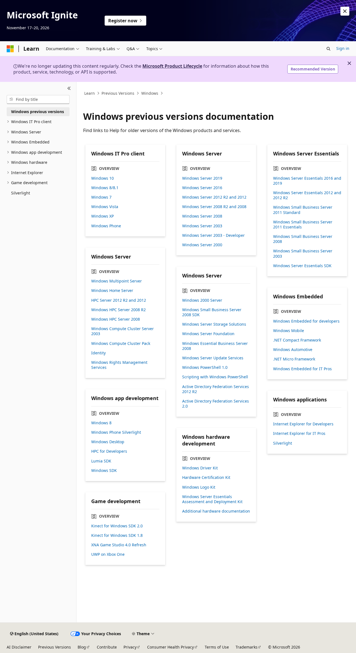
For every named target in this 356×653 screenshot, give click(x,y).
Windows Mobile (288, 330)
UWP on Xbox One (108, 554)
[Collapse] (69, 88)
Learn (89, 93)
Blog (82, 647)
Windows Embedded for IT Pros (302, 368)
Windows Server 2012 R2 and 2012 (214, 197)
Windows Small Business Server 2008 (302, 239)
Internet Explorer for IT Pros (299, 433)
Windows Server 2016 (202, 187)
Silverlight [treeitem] (20, 193)
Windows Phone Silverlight (116, 432)
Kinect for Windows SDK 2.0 (117, 525)
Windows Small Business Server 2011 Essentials (302, 225)
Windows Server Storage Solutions (214, 324)
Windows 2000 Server (202, 300)
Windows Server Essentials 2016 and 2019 (307, 181)
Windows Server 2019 (202, 178)
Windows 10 (102, 178)
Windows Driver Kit (200, 468)
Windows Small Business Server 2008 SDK (211, 312)
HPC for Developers (109, 451)
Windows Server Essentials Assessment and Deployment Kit (212, 499)
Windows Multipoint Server (116, 281)
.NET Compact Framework (297, 340)
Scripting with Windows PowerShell (215, 376)
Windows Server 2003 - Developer (213, 235)
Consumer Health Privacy (170, 647)
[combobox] (38, 99)
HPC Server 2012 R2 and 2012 (118, 300)
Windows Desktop (107, 441)
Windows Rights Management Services (119, 365)
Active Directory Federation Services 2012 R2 (215, 389)
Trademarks (247, 647)
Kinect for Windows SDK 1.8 (117, 535)
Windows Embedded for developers (306, 321)
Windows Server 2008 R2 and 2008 (214, 206)
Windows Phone (106, 225)
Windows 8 (101, 422)
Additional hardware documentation (216, 511)
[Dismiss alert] (344, 11)
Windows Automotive (292, 349)
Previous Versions (118, 93)
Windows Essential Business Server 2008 (215, 346)
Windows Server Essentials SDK (302, 265)
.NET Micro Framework (294, 359)
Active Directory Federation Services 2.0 (215, 404)
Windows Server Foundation (208, 333)
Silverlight (282, 443)
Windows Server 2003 (202, 225)
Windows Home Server (112, 290)
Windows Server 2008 (202, 216)
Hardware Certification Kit (206, 477)
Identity (98, 352)
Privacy (130, 647)
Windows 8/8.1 (104, 187)
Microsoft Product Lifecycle (172, 66)
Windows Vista (104, 206)
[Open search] (328, 49)
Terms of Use (217, 647)
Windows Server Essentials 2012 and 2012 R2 (307, 195)
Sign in (342, 48)
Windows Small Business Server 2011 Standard (302, 210)
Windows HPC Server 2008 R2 (118, 309)
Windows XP (102, 216)
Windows (149, 93)
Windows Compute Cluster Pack (120, 343)
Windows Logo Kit (198, 487)
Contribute (107, 647)
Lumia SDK (101, 461)
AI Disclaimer (19, 647)
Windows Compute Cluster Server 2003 (122, 331)
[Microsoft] (10, 48)
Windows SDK (104, 470)
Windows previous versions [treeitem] (37, 111)
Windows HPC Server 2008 (115, 319)
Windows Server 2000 (202, 244)
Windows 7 (101, 197)
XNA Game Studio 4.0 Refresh (118, 544)
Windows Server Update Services (212, 357)
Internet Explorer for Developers (303, 424)
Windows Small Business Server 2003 (302, 253)
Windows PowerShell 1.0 (205, 367)
